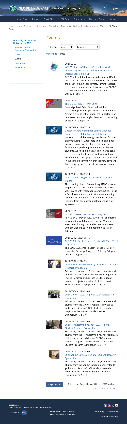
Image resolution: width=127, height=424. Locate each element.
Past (62, 53)
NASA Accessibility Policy (109, 417)
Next (109, 388)
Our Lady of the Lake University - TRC (86, 26)
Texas (63, 26)
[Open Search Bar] (104, 8)
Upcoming (51, 53)
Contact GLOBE (113, 411)
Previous (102, 388)
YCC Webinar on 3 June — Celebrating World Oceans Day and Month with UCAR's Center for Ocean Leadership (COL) (89, 70)
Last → (115, 388)
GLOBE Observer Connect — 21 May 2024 (86, 214)
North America (25, 26)
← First (95, 388)
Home (12, 26)
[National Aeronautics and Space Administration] (24, 412)
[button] (113, 26)
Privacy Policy (99, 411)
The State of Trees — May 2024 (81, 103)
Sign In (115, 8)
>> (83, 93)
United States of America (46, 26)
